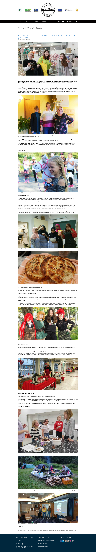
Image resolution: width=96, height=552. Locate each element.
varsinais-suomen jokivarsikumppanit (69, 530)
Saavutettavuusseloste (43, 546)
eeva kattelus (23, 530)
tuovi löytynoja (49, 530)
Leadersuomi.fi (19, 544)
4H (20, 530)
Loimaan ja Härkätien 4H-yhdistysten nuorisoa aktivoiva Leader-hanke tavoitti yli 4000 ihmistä (47, 36)
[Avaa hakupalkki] (77, 21)
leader (33, 530)
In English (69, 21)
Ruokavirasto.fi (19, 543)
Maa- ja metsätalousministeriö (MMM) (24, 542)
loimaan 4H (36, 530)
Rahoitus (51, 21)
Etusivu (20, 21)
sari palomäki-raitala (42, 530)
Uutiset (26, 21)
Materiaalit (35, 21)
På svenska (61, 21)
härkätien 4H (28, 530)
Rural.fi (17, 549)
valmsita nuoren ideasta (57, 530)
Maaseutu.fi (18, 540)
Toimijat (43, 21)
